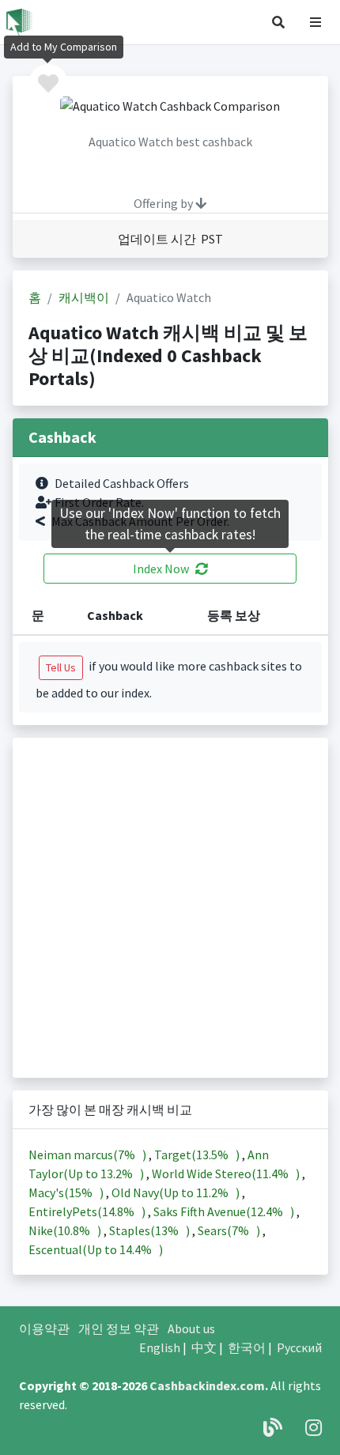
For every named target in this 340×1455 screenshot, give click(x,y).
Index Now (161, 568)
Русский (299, 1347)
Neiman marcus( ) (88, 1154)
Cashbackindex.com (207, 1385)
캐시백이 (84, 297)
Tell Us (61, 667)
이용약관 (44, 1328)
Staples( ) (150, 1230)
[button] (278, 22)
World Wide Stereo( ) (227, 1173)
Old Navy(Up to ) (176, 1192)
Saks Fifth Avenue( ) (225, 1211)
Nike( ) (66, 1230)
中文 (204, 1347)
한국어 (247, 1347)
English (159, 1347)
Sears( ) (230, 1230)
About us (191, 1328)
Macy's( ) (67, 1192)
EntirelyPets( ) (88, 1211)
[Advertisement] (170, 908)
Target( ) (198, 1154)
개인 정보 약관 (118, 1328)
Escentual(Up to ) (95, 1249)
